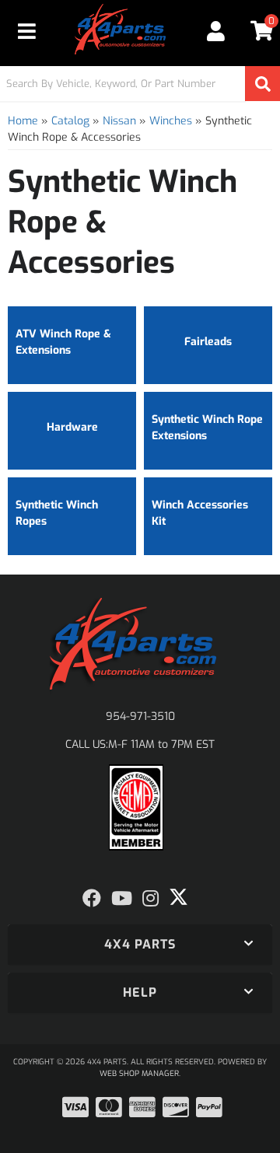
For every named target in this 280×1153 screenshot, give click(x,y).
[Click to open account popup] (215, 31)
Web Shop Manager (139, 1073)
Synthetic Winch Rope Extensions (207, 427)
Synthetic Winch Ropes (57, 513)
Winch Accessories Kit (200, 513)
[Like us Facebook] (91, 899)
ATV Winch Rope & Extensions (63, 342)
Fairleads (208, 341)
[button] (140, 83)
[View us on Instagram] (150, 899)
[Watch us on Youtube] (121, 899)
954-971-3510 (140, 716)
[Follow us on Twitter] (178, 897)
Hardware (72, 427)
